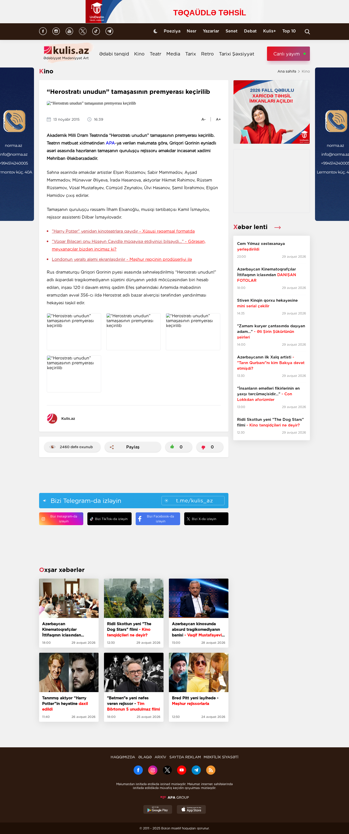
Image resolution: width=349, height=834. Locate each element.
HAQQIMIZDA (123, 757)
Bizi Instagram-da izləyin (63, 518)
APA (110, 143)
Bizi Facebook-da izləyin (160, 518)
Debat (250, 31)
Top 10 (289, 31)
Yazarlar (211, 31)
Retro (207, 54)
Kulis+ (269, 31)
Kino (139, 54)
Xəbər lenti (251, 227)
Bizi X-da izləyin (204, 519)
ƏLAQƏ (145, 757)
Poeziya (172, 31)
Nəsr (191, 31)
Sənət (232, 31)
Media (173, 54)
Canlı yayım (286, 54)
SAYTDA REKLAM (185, 757)
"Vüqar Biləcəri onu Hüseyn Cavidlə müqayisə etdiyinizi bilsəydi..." (129, 245)
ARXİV (160, 757)
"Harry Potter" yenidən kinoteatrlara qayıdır (123, 231)
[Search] (307, 31)
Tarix (190, 54)
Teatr (155, 54)
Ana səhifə (286, 71)
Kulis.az (68, 418)
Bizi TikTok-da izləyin (111, 519)
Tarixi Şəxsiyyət (236, 54)
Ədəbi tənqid (114, 54)
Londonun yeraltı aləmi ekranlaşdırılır (122, 259)
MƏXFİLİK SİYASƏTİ (221, 757)
